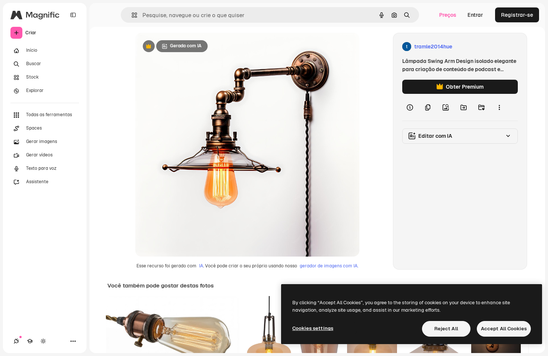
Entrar (475, 15)
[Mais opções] (499, 107)
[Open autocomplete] (131, 15)
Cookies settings (312, 328)
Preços (447, 15)
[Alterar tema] (43, 341)
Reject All (446, 328)
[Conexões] (16, 341)
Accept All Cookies (504, 328)
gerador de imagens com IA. (329, 266)
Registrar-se (517, 15)
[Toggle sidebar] (73, 15)
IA (201, 266)
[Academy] (30, 341)
